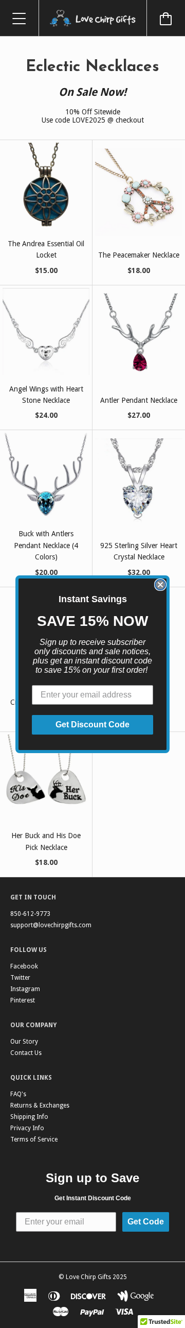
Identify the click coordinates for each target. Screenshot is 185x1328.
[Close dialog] (160, 585)
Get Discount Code (92, 724)
